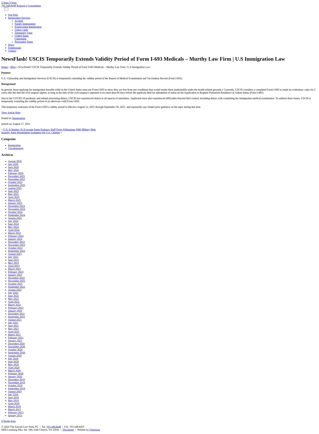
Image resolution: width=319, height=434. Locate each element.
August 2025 (15, 188)
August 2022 (15, 289)
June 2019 (13, 397)
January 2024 (15, 239)
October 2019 (15, 385)
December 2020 (16, 343)
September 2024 (16, 215)
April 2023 (13, 266)
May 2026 (13, 170)
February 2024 (15, 236)
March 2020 (14, 370)
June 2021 (13, 325)
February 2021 (15, 337)
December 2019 (16, 379)
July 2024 (13, 221)
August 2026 (15, 161)
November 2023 (16, 245)
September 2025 (16, 185)
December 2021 (16, 313)
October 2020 (15, 349)
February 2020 (15, 373)
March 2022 (14, 304)
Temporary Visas (23, 32)
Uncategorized (15, 148)
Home (4, 67)
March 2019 (14, 406)
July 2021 (13, 322)
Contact (12, 50)
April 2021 (13, 331)
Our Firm (13, 14)
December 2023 (16, 242)
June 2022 (13, 295)
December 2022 (16, 277)
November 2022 (16, 280)
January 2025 (15, 203)
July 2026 (13, 164)
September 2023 (16, 251)
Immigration (18, 118)
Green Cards (21, 29)
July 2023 (13, 257)
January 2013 (15, 415)
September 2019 (16, 388)
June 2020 (13, 361)
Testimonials (14, 47)
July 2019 (13, 394)
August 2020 (15, 355)
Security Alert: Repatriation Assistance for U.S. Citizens (30, 132)
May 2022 (13, 298)
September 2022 (16, 286)
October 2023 (15, 248)
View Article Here (10, 112)
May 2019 (13, 400)
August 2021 (15, 319)
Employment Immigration (28, 26)
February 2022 (15, 307)
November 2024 (16, 209)
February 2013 (15, 412)
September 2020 (16, 352)
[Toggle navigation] (6, 9)
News (11, 44)
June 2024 (13, 224)
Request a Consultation (29, 5)
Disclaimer (68, 429)
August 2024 (15, 218)
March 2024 (14, 233)
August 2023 (15, 254)
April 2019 (13, 403)
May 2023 (13, 263)
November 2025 (16, 179)
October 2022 (15, 283)
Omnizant (95, 429)
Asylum (19, 20)
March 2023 (14, 269)
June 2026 (13, 167)
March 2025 (14, 200)
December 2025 (16, 176)
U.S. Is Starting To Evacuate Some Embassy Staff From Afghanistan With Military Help (49, 129)
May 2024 (13, 227)
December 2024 (16, 206)
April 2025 (13, 197)
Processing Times (24, 41)
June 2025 (13, 191)
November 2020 (16, 346)
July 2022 (13, 292)
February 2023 (15, 272)
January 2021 (15, 340)
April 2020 (13, 367)
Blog (13, 67)
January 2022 (15, 310)
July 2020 (13, 358)
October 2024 (15, 212)
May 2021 (13, 328)
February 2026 (15, 173)
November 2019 (16, 382)
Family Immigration (25, 23)
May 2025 (13, 194)
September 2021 (16, 316)
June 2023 (13, 260)
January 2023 (15, 274)
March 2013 (14, 409)
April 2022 (13, 301)
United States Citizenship (22, 37)
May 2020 (13, 364)
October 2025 (15, 182)
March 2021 (14, 334)
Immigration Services (19, 17)
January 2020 (15, 376)
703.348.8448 (8, 5)
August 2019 (15, 391)
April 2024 (13, 230)
